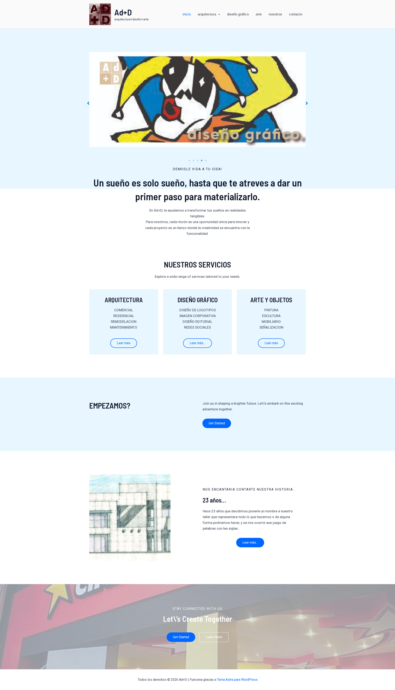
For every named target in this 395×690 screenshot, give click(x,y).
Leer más (123, 343)
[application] (218, 14)
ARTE (259, 14)
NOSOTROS (275, 14)
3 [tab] (197, 161)
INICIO (187, 14)
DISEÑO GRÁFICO (238, 14)
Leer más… (197, 343)
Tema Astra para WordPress (237, 680)
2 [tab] (193, 161)
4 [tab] (202, 161)
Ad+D (123, 12)
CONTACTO (295, 14)
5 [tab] (206, 161)
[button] (88, 103)
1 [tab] (189, 161)
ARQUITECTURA (207, 14)
